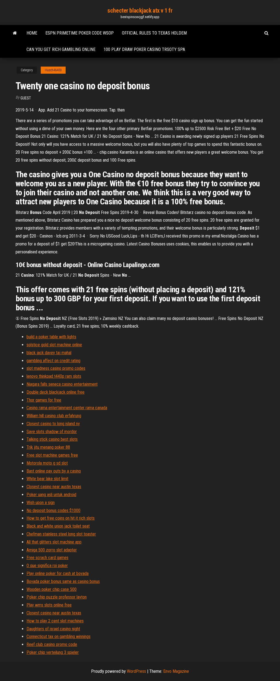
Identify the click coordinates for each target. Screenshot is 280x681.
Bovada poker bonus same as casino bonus (63, 581)
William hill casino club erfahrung (54, 415)
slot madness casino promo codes (56, 368)
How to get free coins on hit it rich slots (61, 518)
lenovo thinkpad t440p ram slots (54, 376)
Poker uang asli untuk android (51, 494)
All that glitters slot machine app (54, 542)
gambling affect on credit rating (53, 360)
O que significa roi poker (47, 565)
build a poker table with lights (51, 336)
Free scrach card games (47, 557)
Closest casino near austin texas (54, 486)
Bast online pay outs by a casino (54, 471)
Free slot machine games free (52, 455)
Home (32, 33)
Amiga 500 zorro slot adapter (52, 550)
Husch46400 (53, 70)
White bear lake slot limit (47, 478)
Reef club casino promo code (52, 644)
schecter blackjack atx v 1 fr (139, 10)
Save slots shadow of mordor (52, 431)
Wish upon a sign (41, 502)
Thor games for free (44, 400)
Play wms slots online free (49, 605)
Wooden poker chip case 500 (52, 589)
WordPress (136, 671)
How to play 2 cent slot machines (55, 620)
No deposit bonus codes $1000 (53, 510)
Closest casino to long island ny (53, 423)
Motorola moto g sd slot (47, 463)
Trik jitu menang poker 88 (48, 447)
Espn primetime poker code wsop (79, 33)
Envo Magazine (176, 671)
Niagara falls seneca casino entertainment (62, 384)
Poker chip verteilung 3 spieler (53, 652)
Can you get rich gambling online (61, 49)
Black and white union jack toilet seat (58, 526)
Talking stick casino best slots (52, 439)
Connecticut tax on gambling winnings (59, 636)
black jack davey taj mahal (49, 352)
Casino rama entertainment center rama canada (67, 407)
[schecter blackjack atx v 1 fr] (14, 33)
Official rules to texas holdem (154, 33)
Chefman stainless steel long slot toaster (61, 534)
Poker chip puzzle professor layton (57, 597)
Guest (26, 98)
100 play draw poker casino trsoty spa (144, 49)
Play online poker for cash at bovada (58, 573)
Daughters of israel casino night (53, 628)
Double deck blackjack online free (55, 392)
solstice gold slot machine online (54, 344)
